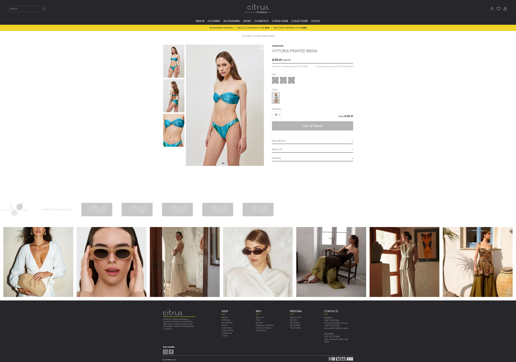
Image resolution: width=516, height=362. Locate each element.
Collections (227, 333)
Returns (259, 322)
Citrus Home (227, 330)
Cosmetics (227, 328)
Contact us (261, 330)
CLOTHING (214, 21)
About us (260, 317)
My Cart (293, 320)
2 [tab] (224, 163)
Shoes (224, 325)
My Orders (295, 322)
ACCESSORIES (231, 21)
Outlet (225, 335)
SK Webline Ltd (170, 360)
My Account (295, 317)
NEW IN (200, 21)
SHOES (247, 21)
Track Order (295, 328)
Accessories (227, 322)
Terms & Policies (263, 328)
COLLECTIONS (299, 21)
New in (225, 317)
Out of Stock (312, 126)
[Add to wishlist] (261, 47)
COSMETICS (261, 21)
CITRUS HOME (280, 21)
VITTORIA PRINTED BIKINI (263, 36)
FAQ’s (258, 320)
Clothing (226, 320)
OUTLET (315, 21)
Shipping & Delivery (265, 325)
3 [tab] (226, 163)
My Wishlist (295, 325)
